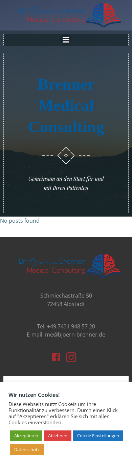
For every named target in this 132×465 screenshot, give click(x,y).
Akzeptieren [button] (26, 435)
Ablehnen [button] (57, 435)
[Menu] (66, 40)
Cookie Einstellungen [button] (98, 435)
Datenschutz (27, 449)
